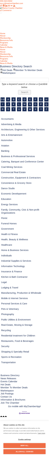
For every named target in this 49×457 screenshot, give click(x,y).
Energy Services (9, 204)
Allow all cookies (24, 452)
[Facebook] (1, 6)
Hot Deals (7, 69)
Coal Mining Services (11, 167)
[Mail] (9, 6)
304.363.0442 (6, 1)
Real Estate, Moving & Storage (16, 325)
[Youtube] (14, 6)
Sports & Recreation (11, 357)
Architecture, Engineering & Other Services (23, 129)
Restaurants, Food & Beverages (17, 341)
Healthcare (6, 245)
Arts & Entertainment (11, 135)
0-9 (2, 99)
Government (7, 229)
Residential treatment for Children (18, 335)
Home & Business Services (14, 250)
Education (6, 199)
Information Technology (13, 266)
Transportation (8, 362)
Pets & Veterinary (10, 309)
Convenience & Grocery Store (16, 183)
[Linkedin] (6, 6)
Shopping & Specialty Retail (15, 351)
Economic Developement (13, 193)
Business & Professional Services (18, 156)
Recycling (6, 330)
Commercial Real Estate (13, 172)
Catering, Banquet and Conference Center (22, 161)
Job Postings (7, 393)
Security (5, 346)
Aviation (5, 145)
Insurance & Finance (11, 271)
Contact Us (6, 396)
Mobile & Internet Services (14, 298)
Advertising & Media (11, 124)
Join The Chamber (10, 403)
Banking (5, 151)
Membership (5, 38)
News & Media (6, 47)
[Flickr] (12, 6)
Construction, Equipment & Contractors (21, 177)
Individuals (6, 255)
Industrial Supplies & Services (16, 261)
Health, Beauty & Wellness (14, 239)
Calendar (3, 45)
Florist (4, 218)
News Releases (8, 378)
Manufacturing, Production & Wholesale (21, 293)
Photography (7, 314)
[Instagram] (4, 6)
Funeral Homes (9, 223)
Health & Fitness (9, 234)
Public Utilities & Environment (16, 319)
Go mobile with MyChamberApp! (24, 406)
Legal (4, 282)
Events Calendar (9, 381)
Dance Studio (8, 188)
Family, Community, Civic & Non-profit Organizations (20, 211)
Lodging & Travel (9, 287)
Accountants (7, 119)
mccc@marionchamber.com (11, 3)
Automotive (7, 140)
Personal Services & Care (14, 303)
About (2, 36)
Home (2, 33)
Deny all (25, 445)
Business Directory (10, 375)
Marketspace (8, 72)
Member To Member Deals (28, 69)
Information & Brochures (13, 399)
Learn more (41, 433)
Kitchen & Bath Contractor (14, 277)
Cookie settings (24, 439)
